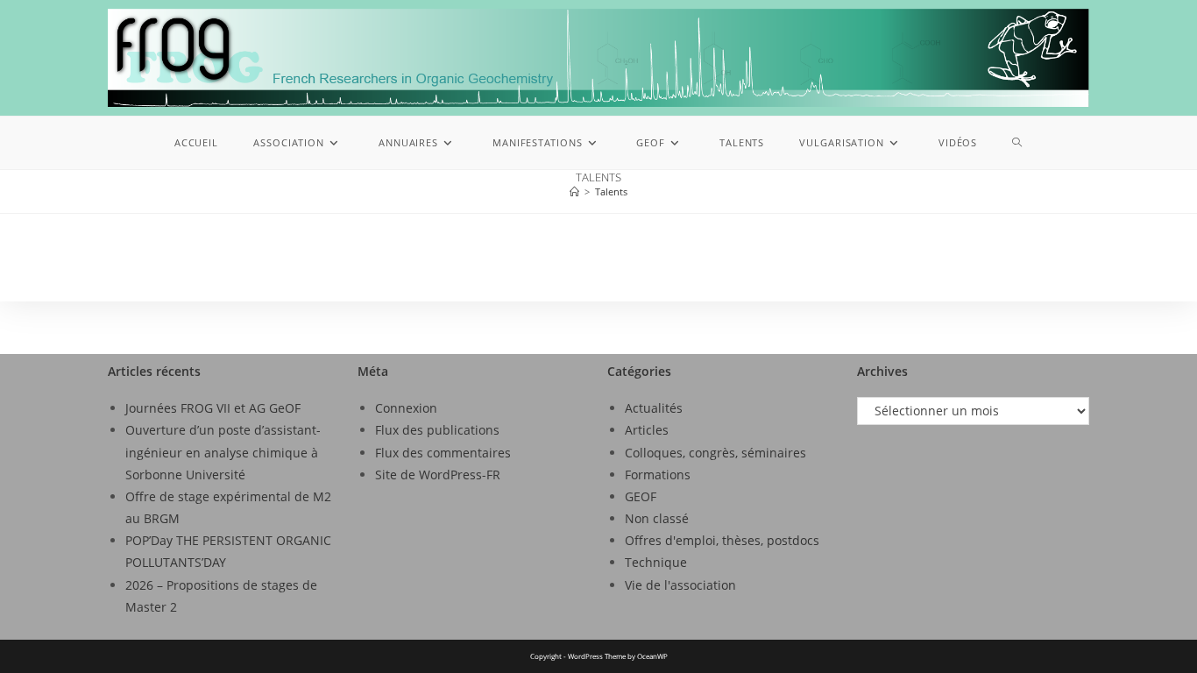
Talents (611, 191)
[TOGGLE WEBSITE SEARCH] (1017, 143)
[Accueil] (574, 191)
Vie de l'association (680, 585)
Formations (658, 474)
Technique (656, 562)
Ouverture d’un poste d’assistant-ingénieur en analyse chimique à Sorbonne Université (223, 452)
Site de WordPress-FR (437, 474)
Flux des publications (437, 430)
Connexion (406, 408)
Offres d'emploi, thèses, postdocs (722, 540)
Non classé (657, 518)
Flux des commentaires (443, 452)
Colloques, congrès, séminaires (715, 452)
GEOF (640, 496)
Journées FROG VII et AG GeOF (213, 408)
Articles (647, 430)
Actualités (654, 408)
